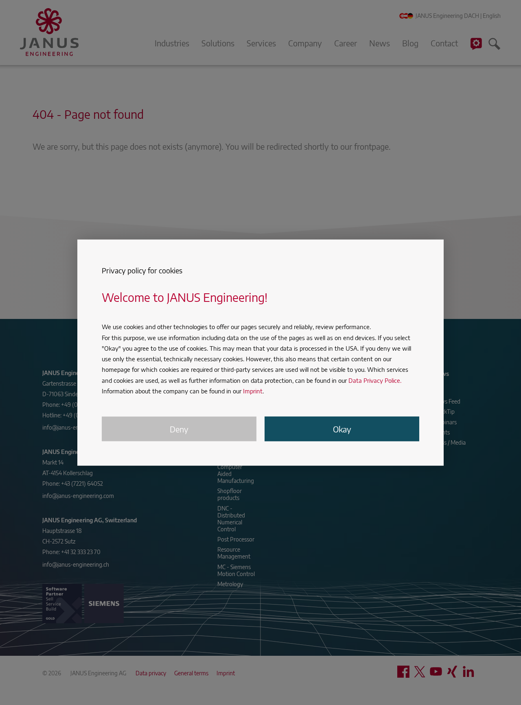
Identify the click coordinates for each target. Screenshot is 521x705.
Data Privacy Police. (374, 380)
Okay (342, 429)
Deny (179, 429)
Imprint (253, 391)
